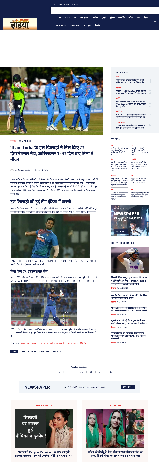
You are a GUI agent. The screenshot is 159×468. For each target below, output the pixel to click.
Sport (139, 134)
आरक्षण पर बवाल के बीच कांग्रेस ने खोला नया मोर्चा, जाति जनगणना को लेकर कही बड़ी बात (139, 165)
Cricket (22, 351)
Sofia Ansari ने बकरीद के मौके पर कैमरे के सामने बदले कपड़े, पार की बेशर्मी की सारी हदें (131, 116)
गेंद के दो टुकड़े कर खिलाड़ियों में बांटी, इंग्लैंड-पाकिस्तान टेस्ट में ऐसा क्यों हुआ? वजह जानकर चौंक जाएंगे (128, 336)
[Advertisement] (79, 48)
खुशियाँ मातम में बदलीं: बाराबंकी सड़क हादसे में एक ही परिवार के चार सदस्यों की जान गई (139, 151)
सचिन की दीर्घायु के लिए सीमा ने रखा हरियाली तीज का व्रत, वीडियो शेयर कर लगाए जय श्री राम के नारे (115, 453)
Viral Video (120, 122)
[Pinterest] (84, 170)
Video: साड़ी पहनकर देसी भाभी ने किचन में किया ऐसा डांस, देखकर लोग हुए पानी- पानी (130, 127)
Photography (120, 134)
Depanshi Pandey (24, 170)
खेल (125, 139)
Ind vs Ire (32, 351)
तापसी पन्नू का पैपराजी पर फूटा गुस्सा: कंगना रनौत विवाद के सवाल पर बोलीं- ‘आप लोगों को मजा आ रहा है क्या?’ (119, 166)
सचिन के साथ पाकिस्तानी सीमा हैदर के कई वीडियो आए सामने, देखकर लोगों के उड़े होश (130, 81)
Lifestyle (138, 132)
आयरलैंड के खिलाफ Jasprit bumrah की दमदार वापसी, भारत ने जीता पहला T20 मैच (53, 343)
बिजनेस (118, 141)
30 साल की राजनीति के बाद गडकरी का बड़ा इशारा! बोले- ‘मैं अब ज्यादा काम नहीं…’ (119, 196)
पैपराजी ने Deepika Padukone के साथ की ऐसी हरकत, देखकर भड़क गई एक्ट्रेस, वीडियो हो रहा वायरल (43, 453)
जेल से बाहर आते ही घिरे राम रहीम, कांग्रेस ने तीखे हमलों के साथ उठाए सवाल (140, 195)
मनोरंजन (119, 98)
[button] (140, 10)
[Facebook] (149, 10)
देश (112, 159)
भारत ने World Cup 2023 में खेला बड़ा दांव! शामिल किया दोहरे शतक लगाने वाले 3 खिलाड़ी (131, 92)
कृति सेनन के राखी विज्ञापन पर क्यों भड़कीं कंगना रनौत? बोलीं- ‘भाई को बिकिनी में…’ (119, 151)
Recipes (131, 134)
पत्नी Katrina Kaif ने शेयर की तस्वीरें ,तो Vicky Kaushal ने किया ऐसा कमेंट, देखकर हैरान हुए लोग (131, 104)
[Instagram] (152, 10)
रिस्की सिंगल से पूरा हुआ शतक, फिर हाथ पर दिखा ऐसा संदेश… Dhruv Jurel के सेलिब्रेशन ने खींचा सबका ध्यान (129, 280)
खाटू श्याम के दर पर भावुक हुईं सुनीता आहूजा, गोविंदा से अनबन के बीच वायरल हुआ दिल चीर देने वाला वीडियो (119, 182)
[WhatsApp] (90, 170)
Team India (56, 351)
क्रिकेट (13, 141)
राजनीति (135, 141)
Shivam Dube (44, 351)
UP (117, 77)
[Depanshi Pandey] (12, 170)
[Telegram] (95, 170)
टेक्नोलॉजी (133, 139)
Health (129, 132)
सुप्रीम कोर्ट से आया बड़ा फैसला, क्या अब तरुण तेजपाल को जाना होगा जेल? (139, 181)
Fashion (121, 132)
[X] (155, 10)
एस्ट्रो (139, 137)
